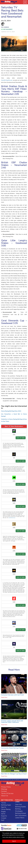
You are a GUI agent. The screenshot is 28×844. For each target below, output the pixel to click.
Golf (2, 820)
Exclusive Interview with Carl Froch (12, 695)
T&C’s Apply (11, 779)
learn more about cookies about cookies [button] (13, 837)
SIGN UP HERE (20, 438)
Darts (3, 814)
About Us (4, 796)
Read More (4, 697)
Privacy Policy (6, 787)
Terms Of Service (7, 793)
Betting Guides (20, 807)
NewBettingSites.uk (6, 80)
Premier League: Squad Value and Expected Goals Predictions (12, 721)
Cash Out (18, 804)
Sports (3, 807)
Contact (4, 791)
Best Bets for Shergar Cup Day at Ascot (14, 774)
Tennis (3, 803)
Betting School (20, 813)
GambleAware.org (12, 517)
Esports (4, 816)
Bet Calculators (20, 815)
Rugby (3, 811)
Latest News (19, 818)
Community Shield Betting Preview (12, 748)
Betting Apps (6, 805)
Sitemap (4, 789)
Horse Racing (5, 809)
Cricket (3, 818)
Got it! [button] (14, 841)
